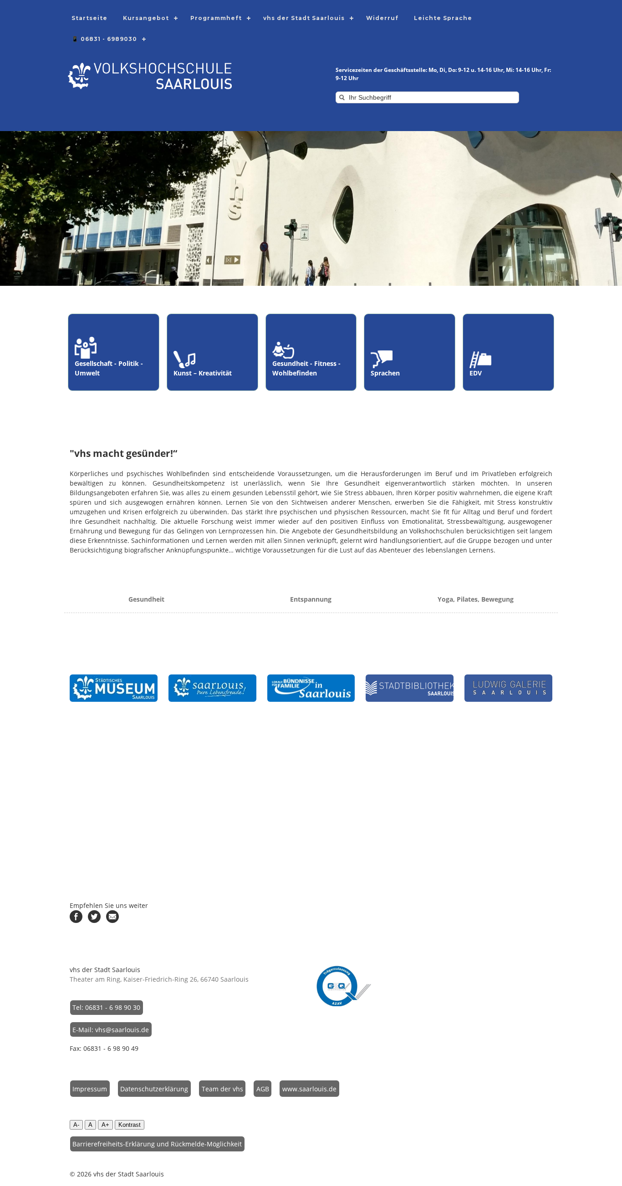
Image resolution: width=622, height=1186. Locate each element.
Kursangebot (146, 18)
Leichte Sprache (443, 18)
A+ (105, 1124)
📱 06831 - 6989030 (104, 38)
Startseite (89, 18)
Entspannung (310, 599)
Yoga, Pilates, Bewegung (476, 599)
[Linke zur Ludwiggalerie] (508, 688)
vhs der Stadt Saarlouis (304, 18)
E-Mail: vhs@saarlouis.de (110, 1029)
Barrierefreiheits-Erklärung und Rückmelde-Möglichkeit (157, 1144)
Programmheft (216, 18)
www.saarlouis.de (309, 1089)
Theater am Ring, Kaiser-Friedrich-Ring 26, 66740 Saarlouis (159, 979)
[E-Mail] (112, 920)
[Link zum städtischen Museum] (114, 688)
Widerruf (382, 18)
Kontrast (129, 1124)
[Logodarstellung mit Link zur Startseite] (150, 86)
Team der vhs (222, 1089)
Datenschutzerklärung (154, 1089)
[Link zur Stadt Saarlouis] (212, 688)
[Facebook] (76, 920)
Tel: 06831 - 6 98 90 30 (106, 1007)
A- (76, 1124)
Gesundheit (146, 599)
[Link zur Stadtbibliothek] (410, 688)
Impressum (89, 1089)
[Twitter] (94, 920)
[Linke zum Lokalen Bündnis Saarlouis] (311, 688)
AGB (262, 1089)
